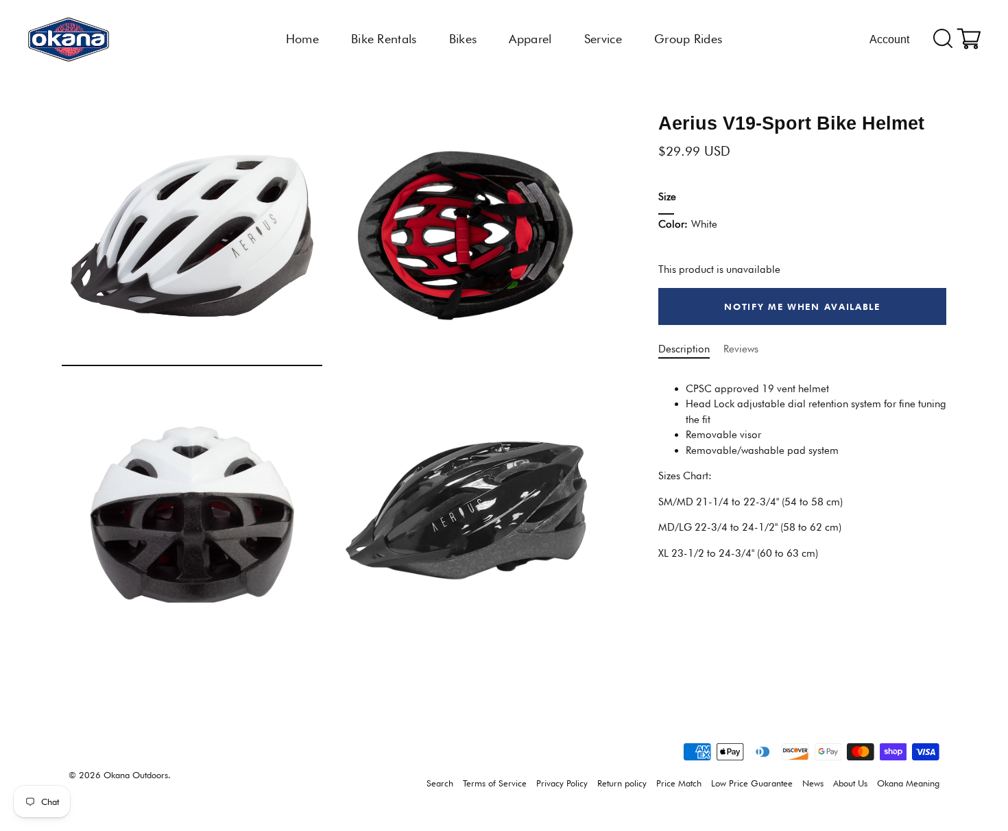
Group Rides (688, 39)
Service (603, 39)
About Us (850, 783)
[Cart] (969, 39)
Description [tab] (684, 350)
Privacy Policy (562, 783)
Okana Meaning (908, 783)
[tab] (802, 466)
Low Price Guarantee (752, 783)
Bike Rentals (384, 39)
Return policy (622, 783)
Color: (687, 225)
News (813, 783)
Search (440, 783)
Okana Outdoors (136, 775)
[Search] (943, 39)
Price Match (678, 783)
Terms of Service (495, 783)
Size (667, 197)
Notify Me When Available (802, 306)
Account (889, 39)
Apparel (530, 39)
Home (302, 39)
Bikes (463, 39)
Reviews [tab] (740, 350)
